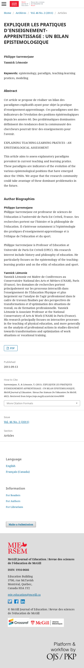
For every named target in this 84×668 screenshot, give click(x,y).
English (10, 466)
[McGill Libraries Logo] (46, 626)
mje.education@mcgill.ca (24, 595)
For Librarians (14, 507)
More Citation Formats (20, 403)
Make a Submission (21, 524)
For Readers (13, 495)
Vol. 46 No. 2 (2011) (42, 13)
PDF (12, 348)
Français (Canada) (18, 472)
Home (7, 13)
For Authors (13, 501)
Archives (21, 13)
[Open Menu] (4, 4)
